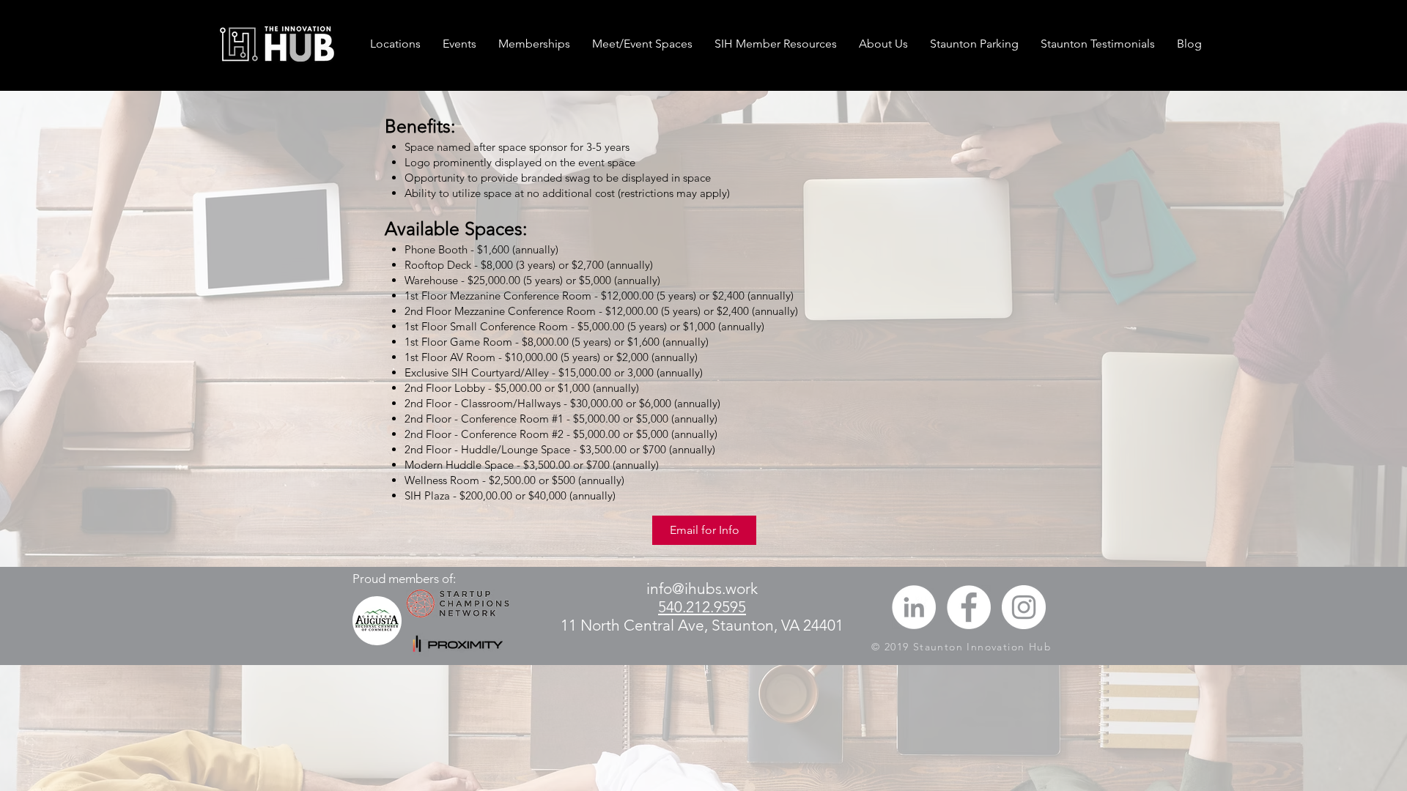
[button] (534, 44)
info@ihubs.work (702, 588)
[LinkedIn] (914, 607)
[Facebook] (969, 607)
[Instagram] (1024, 607)
